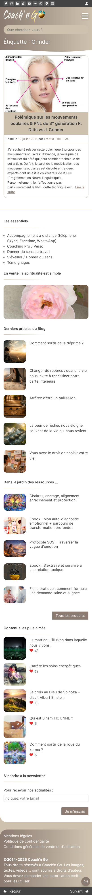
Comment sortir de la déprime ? (56, 343)
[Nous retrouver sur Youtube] (29, 3)
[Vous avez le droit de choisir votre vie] (15, 461)
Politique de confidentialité (26, 841)
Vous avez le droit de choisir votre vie (58, 455)
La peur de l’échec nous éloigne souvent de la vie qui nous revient (57, 428)
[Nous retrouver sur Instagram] (11, 3)
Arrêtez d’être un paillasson (52, 398)
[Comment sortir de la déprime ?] (15, 351)
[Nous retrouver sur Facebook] (6, 3)
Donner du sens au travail (28, 251)
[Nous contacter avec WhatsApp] (40, 3)
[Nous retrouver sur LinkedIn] (17, 3)
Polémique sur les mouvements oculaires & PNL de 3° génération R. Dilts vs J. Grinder (46, 123)
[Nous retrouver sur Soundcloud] (35, 3)
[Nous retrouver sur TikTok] (23, 3)
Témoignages (18, 262)
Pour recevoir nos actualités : (28, 790)
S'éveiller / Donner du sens (29, 257)
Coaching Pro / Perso (25, 246)
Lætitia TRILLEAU (56, 139)
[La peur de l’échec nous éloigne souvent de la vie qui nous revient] (15, 434)
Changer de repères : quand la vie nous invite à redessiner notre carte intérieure (58, 375)
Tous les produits (70, 615)
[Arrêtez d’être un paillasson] (15, 406)
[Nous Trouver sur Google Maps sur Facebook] (46, 3)
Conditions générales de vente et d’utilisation (42, 846)
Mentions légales (18, 836)
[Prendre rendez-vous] (52, 3)
